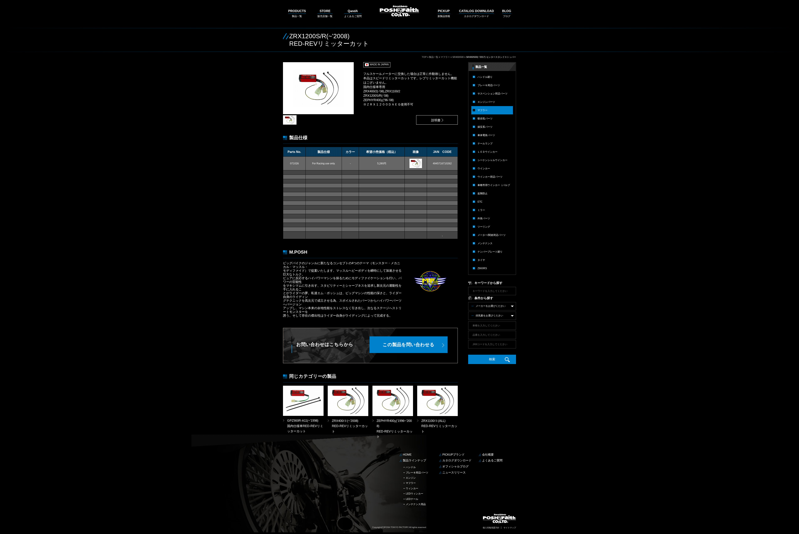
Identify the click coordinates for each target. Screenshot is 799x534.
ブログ (506, 13)
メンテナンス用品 (416, 504)
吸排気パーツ (485, 118)
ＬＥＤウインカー (488, 151)
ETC (480, 201)
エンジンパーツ (486, 101)
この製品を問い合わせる (408, 344)
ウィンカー (412, 488)
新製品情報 (444, 13)
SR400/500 (458, 57)
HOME (407, 454)
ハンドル (411, 467)
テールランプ (485, 143)
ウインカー (484, 168)
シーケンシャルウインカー (492, 160)
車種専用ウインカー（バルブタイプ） (494, 186)
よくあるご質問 (353, 13)
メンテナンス (485, 243)
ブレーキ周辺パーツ (489, 85)
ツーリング (484, 226)
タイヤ (481, 260)
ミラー (481, 210)
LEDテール (412, 499)
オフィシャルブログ (455, 466)
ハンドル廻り (485, 77)
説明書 (435, 120)
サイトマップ (510, 528)
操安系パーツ (485, 126)
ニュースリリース (454, 472)
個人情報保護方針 (491, 528)
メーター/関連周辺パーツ (492, 235)
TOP (424, 57)
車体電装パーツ (486, 135)
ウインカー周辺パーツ (490, 176)
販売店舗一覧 (325, 13)
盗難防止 (483, 193)
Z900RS (482, 268)
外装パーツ (484, 218)
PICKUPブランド (453, 454)
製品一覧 (297, 13)
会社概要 (488, 454)
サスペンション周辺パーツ (492, 93)
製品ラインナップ (414, 460)
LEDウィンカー (414, 493)
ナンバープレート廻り (490, 251)
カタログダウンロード (476, 13)
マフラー (445, 57)
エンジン (411, 477)
